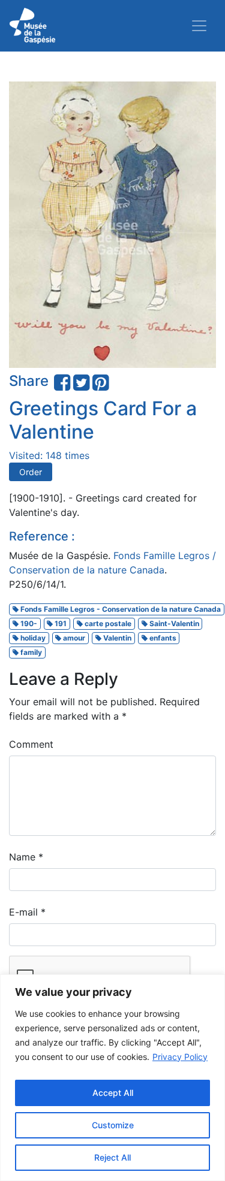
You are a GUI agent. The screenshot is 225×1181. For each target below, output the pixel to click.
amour (73, 637)
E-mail (27, 912)
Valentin (116, 637)
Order (30, 472)
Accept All (112, 1093)
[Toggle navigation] (199, 25)
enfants (162, 637)
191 (60, 623)
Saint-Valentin (173, 623)
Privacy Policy (180, 1057)
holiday (32, 637)
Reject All (112, 1157)
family (30, 652)
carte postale (107, 623)
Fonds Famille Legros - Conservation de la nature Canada (120, 609)
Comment (31, 744)
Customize (113, 1125)
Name (26, 857)
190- (28, 623)
